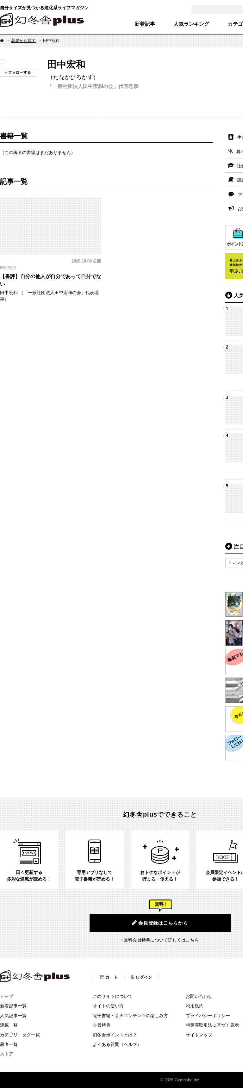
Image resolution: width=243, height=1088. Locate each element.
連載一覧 (9, 1025)
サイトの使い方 (108, 1005)
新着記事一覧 (13, 1005)
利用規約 (194, 1005)
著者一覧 (9, 1044)
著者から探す (23, 40)
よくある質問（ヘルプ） (117, 1044)
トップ (6, 996)
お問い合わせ (199, 996)
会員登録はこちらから (163, 922)
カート (111, 977)
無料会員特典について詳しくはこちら (161, 940)
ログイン (144, 977)
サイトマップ (199, 1034)
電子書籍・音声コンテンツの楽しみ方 (130, 1015)
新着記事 (145, 24)
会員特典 (101, 1025)
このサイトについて (113, 996)
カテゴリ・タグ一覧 (20, 1034)
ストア (6, 1053)
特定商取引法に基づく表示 (212, 1025)
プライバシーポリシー (208, 1015)
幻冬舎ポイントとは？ (115, 1034)
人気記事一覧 (13, 1015)
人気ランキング (191, 24)
